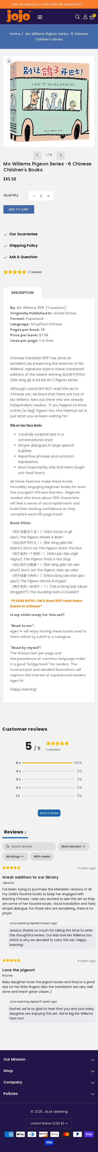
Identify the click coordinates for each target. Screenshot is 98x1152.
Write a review (49, 813)
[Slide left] (37, 155)
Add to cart (19, 209)
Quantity (10, 195)
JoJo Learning (56, 1111)
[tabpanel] (49, 933)
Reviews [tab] (15, 832)
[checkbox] (42, 856)
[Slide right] (61, 155)
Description (22, 292)
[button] (78, 16)
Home (15, 33)
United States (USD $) (47, 1123)
